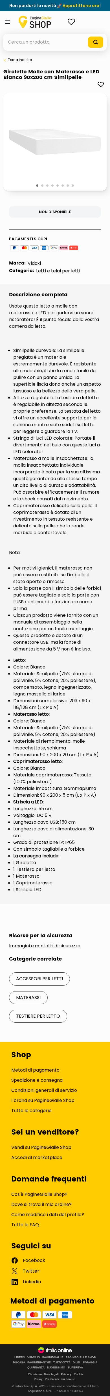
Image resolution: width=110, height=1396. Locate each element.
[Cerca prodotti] (95, 42)
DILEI (76, 1362)
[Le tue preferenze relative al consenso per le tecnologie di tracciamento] (100, 1386)
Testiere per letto (38, 1016)
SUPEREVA (75, 1367)
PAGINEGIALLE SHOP (81, 1357)
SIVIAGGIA (89, 1362)
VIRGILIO (33, 1357)
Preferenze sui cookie (60, 1379)
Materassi (28, 997)
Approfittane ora (81, 5)
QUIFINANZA (36, 1367)
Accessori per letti (39, 978)
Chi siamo (35, 1374)
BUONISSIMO (56, 1367)
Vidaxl (34, 263)
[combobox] (55, 42)
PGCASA (19, 1362)
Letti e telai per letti (58, 271)
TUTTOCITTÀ (62, 1362)
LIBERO (19, 1357)
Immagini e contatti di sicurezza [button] (44, 945)
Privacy (66, 1374)
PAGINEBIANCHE (39, 1362)
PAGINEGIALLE (52, 1357)
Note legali (51, 1374)
